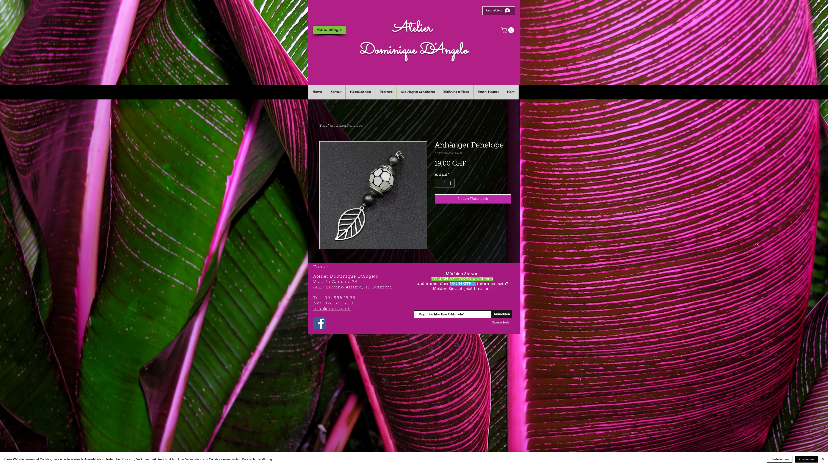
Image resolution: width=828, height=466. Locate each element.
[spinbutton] (445, 183)
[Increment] (451, 183)
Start (323, 126)
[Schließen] (822, 459)
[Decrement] (438, 183)
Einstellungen (779, 459)
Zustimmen (806, 459)
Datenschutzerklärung (257, 459)
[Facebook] (319, 323)
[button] (508, 30)
